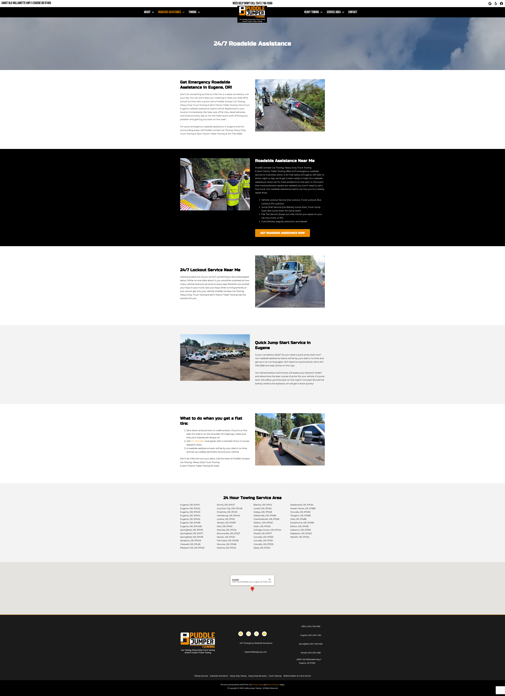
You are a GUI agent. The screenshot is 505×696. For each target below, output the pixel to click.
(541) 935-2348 (314, 652)
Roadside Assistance (169, 12)
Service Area (334, 12)
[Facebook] (240, 633)
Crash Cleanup (275, 676)
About (147, 12)
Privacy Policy (257, 684)
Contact (352, 12)
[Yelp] (256, 633)
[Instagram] (248, 633)
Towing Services (201, 676)
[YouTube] (264, 633)
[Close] (269, 579)
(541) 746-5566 (264, 3)
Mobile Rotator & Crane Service (297, 676)
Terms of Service (273, 684)
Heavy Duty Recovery (257, 676)
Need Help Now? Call (244, 3)
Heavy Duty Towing (238, 676)
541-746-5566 (197, 441)
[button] (252, 589)
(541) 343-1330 (314, 635)
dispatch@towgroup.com (256, 652)
